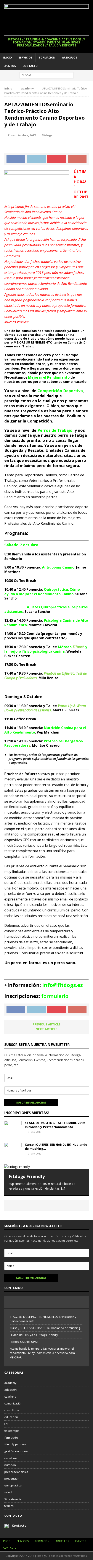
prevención (11, 1478)
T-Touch (78, 646)
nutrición (10, 1465)
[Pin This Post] (56, 159)
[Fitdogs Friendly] (46, 1166)
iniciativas (10, 1458)
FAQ (7, 1424)
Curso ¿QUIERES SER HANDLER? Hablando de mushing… (56, 1146)
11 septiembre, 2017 (22, 135)
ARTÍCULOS (69, 57)
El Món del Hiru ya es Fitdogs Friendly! (34, 1335)
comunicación (13, 1403)
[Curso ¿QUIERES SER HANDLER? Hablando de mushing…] (13, 1153)
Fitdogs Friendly (27, 1176)
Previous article (46, 1024)
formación (11, 1438)
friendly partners (15, 1444)
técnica (9, 1506)
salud (8, 1492)
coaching (10, 1396)
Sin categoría (12, 1499)
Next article (46, 1029)
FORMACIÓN (47, 57)
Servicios (25, 57)
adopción (10, 1390)
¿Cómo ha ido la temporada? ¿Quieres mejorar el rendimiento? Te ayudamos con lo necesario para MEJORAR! (42, 1353)
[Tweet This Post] (36, 159)
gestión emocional (16, 1451)
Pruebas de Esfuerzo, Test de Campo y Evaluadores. (45, 675)
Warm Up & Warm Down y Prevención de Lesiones (45, 708)
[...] (63, 1188)
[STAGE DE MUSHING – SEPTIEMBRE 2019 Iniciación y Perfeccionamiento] (13, 1131)
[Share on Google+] (77, 159)
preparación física (16, 1472)
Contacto (30, 66)
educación (11, 1417)
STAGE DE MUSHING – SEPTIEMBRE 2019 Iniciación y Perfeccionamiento (55, 1125)
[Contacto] (6, 1526)
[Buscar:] (46, 75)
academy (10, 1383)
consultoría (11, 1410)
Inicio (7, 57)
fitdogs (47, 135)
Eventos (9, 66)
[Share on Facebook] (15, 159)
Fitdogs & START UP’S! (24, 1342)
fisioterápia (11, 1431)
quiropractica (13, 1485)
